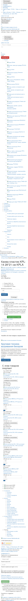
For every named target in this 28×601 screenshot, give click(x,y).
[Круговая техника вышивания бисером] (11, 340)
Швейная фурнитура (12, 511)
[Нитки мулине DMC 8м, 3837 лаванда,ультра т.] (14, 469)
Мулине (9, 504)
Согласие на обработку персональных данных (12, 578)
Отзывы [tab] (6, 320)
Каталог (6, 498)
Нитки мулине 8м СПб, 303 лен (11, 388)
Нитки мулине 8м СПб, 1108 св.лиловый (13, 445)
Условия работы (8, 516)
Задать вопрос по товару (14, 317)
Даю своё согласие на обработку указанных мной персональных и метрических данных (13, 571)
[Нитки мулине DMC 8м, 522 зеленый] (13, 455)
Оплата (9, 533)
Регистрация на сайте (12, 531)
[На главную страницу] (10, 29)
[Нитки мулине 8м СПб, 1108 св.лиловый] (13, 444)
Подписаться (5, 581)
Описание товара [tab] (8, 319)
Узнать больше (3, 255)
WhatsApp (5, 7)
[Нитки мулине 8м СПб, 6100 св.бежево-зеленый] (14, 430)
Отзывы (9, 496)
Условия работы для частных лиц (15, 521)
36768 (2, 358)
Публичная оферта (11, 522)
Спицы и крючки (11, 513)
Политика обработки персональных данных (11, 577)
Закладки (5, 4)
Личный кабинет (7, 3)
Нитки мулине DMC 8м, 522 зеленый (12, 457)
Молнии (9, 501)
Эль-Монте (9, 19)
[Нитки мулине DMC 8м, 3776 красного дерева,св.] (14, 399)
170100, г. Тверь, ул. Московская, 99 (10, 547)
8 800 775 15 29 (5, 16)
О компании (7, 490)
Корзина (3, 54)
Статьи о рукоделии (12, 495)
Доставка (9, 534)
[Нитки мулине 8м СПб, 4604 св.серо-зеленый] (14, 415)
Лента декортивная (12, 508)
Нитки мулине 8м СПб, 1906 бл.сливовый (13, 377)
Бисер (8, 505)
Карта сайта (10, 536)
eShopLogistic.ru (10, 600)
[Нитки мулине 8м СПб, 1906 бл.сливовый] (14, 374)
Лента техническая (11, 510)
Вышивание (4, 331)
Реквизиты (9, 517)
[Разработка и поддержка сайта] (11, 597)
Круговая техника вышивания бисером (12, 345)
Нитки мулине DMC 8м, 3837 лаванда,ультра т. (10, 472)
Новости (9, 493)
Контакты (9, 492)
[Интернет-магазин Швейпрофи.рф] (10, 538)
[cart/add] (4, 410)
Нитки (8, 502)
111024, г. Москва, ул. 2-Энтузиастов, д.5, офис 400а (13, 12)
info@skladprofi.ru (7, 6)
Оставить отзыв (6, 360)
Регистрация (7, 1)
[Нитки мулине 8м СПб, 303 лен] (11, 387)
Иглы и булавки (11, 507)
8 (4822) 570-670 (13, 27)
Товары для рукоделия (12, 514)
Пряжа (8, 499)
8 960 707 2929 (5, 27)
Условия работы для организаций (15, 519)
